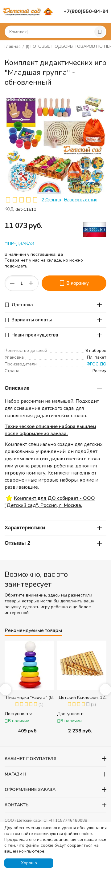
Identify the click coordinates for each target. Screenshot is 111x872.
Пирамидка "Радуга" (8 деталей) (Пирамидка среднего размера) (25, 697)
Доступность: (14, 714)
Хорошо (29, 863)
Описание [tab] (17, 388)
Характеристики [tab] (25, 528)
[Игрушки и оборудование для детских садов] (28, 11)
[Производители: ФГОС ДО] (94, 229)
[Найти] (99, 31)
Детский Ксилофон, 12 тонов (78, 697)
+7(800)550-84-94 (86, 11)
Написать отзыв (80, 200)
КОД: (9, 209)
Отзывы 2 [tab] (17, 543)
